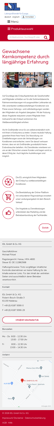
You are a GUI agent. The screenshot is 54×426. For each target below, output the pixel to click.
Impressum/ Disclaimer (12, 418)
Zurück (45, 227)
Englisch (16, 17)
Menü (14, 21)
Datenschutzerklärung (35, 418)
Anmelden (29, 17)
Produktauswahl (20, 29)
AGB (4, 422)
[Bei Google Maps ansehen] (27, 385)
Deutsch (7, 17)
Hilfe (10, 422)
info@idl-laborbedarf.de (27, 319)
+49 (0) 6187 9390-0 (14, 305)
